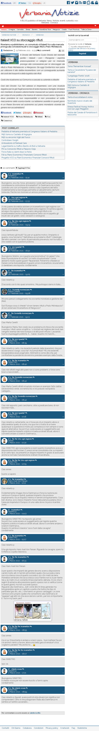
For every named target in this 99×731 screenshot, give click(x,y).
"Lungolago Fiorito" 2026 (78, 76)
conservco (7, 120)
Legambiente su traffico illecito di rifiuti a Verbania (23, 146)
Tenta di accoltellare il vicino (80, 97)
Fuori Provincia (74, 29)
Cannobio (20, 29)
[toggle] (95, 27)
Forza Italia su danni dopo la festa (16, 152)
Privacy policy (52, 728)
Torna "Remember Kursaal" (79, 66)
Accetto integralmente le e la (81, 48)
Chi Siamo (15, 728)
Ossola (64, 29)
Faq (73, 728)
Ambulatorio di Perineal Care (14, 143)
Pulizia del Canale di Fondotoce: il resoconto (82, 113)
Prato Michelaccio (25, 117)
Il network (64, 728)
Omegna (12, 29)
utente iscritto (35, 713)
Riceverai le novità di (79, 44)
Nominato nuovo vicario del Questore (79, 102)
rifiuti (39, 117)
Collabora (27, 728)
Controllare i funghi (9, 140)
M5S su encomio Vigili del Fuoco (15, 137)
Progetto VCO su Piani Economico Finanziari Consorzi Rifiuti (27, 158)
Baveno (34, 29)
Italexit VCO (8, 117)
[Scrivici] (85, 3)
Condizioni (38, 728)
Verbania (4, 29)
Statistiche (82, 728)
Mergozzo (56, 29)
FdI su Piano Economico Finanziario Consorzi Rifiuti (24, 155)
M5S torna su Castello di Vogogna (16, 134)
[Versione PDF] (88, 3)
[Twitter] (73, 3)
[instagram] (77, 3)
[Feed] (80, 3)
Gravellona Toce (45, 29)
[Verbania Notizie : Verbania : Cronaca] (49, 19)
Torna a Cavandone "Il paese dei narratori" (81, 71)
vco (48, 117)
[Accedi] (96, 3)
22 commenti (44, 50)
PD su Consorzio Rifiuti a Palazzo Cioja (18, 149)
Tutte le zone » (86, 29)
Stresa (28, 29)
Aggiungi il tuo (23, 168)
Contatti (5, 728)
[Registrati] (93, 3)
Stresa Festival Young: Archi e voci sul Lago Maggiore (80, 108)
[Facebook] (68, 3)
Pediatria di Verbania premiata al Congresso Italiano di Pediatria (29, 131)
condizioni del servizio (77, 48)
